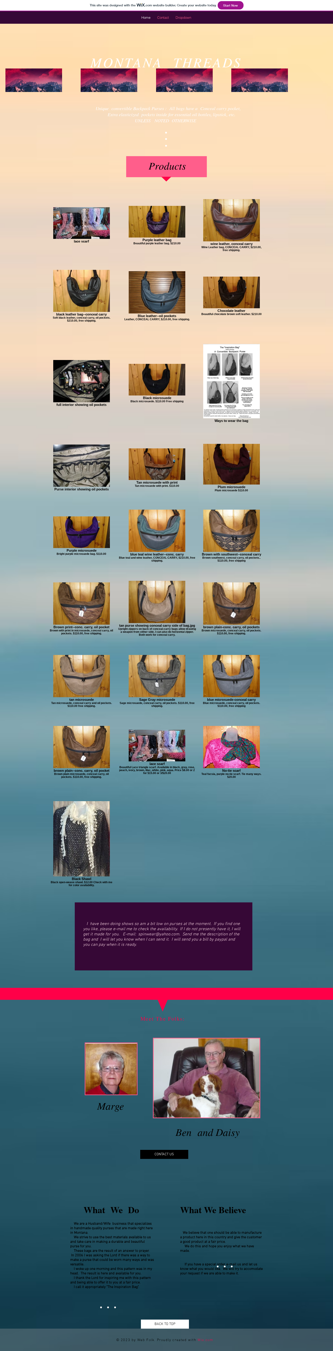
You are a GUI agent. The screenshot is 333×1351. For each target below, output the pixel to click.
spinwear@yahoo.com (158, 934)
